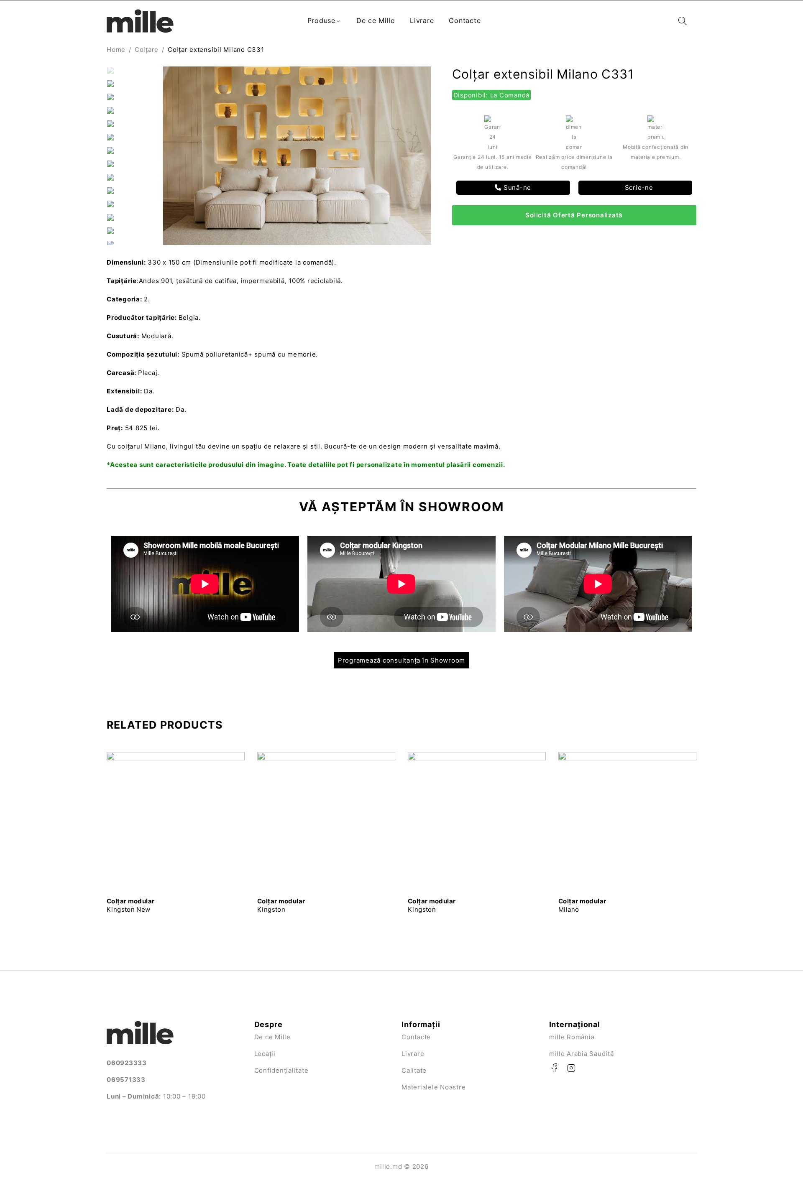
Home (116, 50)
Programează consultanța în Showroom (401, 660)
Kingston (281, 905)
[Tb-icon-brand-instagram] (571, 1068)
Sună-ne (516, 187)
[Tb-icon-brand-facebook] (554, 1068)
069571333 (126, 1080)
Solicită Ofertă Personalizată (574, 215)
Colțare (147, 50)
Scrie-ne (638, 187)
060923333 (127, 1063)
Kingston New (130, 905)
